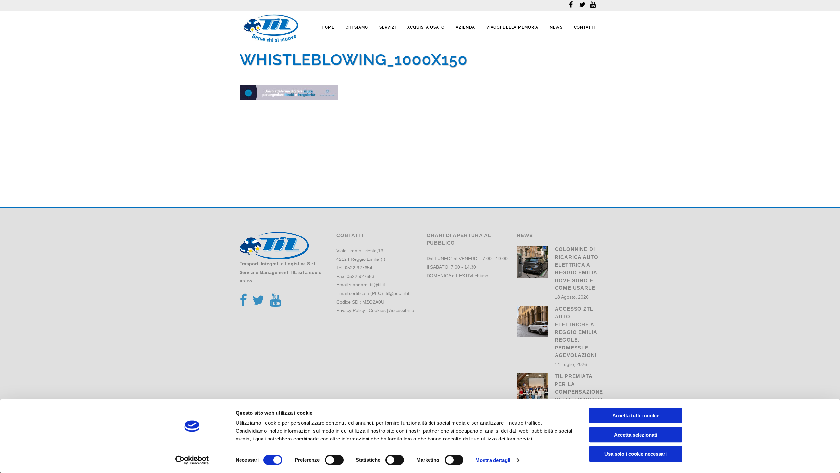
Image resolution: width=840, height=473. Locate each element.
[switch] (334, 460)
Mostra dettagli (493, 460)
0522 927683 (360, 276)
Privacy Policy (350, 310)
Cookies (377, 310)
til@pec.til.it (397, 293)
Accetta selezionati (635, 435)
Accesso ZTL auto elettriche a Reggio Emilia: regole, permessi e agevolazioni (577, 332)
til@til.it (377, 284)
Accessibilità (401, 310)
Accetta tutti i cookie (635, 415)
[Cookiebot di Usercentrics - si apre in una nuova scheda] (192, 460)
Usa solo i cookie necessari (635, 454)
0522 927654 (358, 267)
